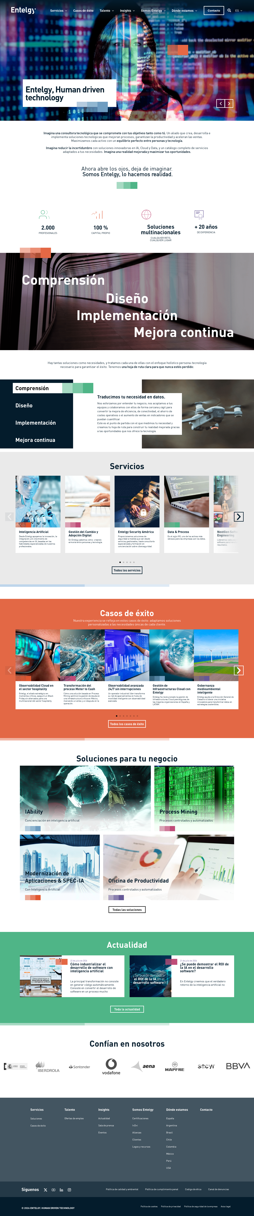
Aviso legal (226, 1206)
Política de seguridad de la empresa (200, 1206)
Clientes (136, 1139)
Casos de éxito (38, 1125)
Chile (169, 1139)
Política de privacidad (171, 1206)
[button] (65, 10)
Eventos (102, 1132)
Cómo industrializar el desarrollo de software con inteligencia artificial (91, 967)
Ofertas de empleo (74, 1118)
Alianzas (136, 1132)
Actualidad (104, 1118)
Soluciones (36, 1118)
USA (168, 1167)
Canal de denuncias (218, 1189)
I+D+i (135, 1125)
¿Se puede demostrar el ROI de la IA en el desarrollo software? (204, 967)
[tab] (43, 388)
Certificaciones (140, 1118)
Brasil (169, 1132)
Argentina (171, 1125)
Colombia (171, 1146)
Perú (168, 1160)
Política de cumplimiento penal (161, 1189)
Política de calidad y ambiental (122, 1189)
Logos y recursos (141, 1146)
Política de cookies (149, 1206)
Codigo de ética (193, 1189)
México (170, 1153)
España (170, 1118)
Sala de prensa (106, 1125)
